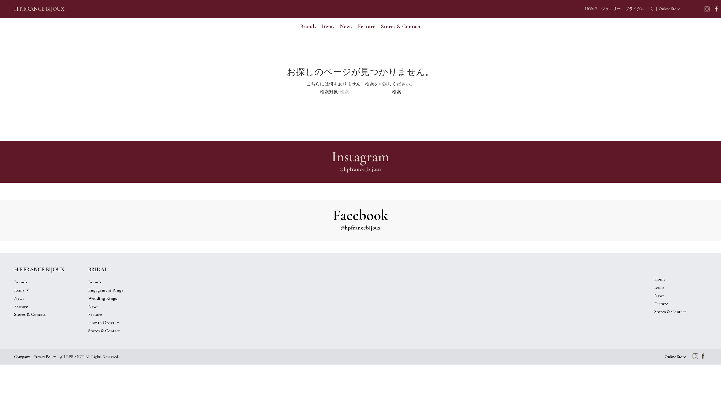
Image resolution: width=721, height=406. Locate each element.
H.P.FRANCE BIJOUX (39, 9)
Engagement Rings (105, 290)
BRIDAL (98, 269)
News (346, 26)
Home (660, 279)
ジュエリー (611, 8)
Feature (366, 26)
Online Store (669, 8)
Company (22, 356)
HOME (591, 8)
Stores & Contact (401, 26)
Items (659, 287)
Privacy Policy (45, 356)
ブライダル (635, 8)
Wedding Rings (102, 298)
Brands (308, 26)
